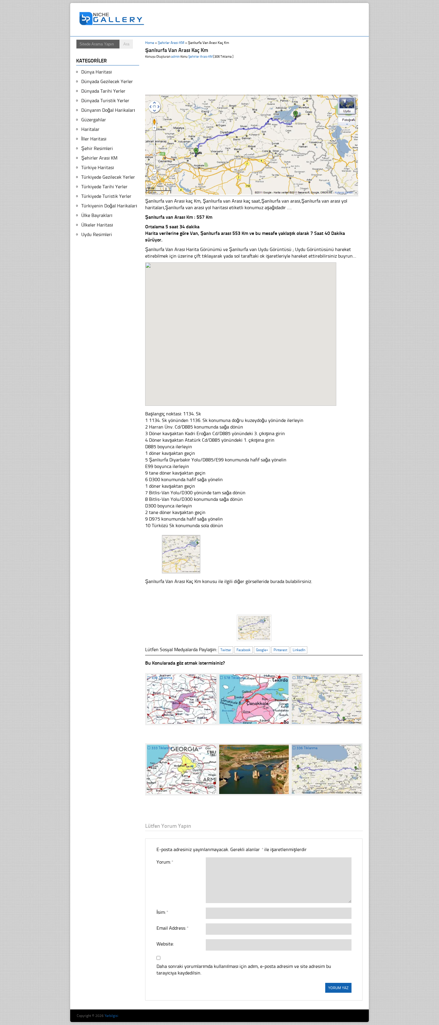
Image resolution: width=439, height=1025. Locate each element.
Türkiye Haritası (97, 167)
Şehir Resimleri (97, 148)
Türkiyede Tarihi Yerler (104, 186)
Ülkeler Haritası (97, 225)
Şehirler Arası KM (171, 43)
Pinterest (280, 650)
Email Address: (172, 928)
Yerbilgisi (111, 1016)
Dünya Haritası (96, 72)
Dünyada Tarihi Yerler (103, 91)
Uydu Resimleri (96, 234)
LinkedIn (299, 650)
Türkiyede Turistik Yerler (106, 196)
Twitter (225, 650)
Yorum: (164, 862)
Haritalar (90, 129)
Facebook (244, 650)
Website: (165, 944)
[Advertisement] (256, 19)
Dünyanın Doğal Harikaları (108, 110)
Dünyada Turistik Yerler (105, 100)
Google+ (262, 650)
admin (175, 57)
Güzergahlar (93, 120)
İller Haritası (93, 139)
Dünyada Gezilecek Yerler (107, 81)
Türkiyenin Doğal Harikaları (109, 206)
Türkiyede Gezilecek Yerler (108, 177)
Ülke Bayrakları (96, 215)
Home (149, 43)
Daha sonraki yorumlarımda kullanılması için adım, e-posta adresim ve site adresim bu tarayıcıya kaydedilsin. (243, 969)
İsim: (162, 912)
